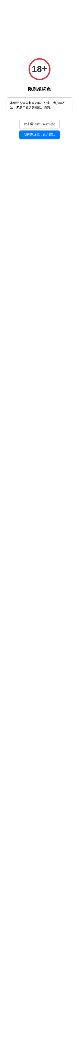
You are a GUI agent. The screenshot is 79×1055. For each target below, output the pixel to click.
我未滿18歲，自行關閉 (39, 124)
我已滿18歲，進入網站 (39, 134)
